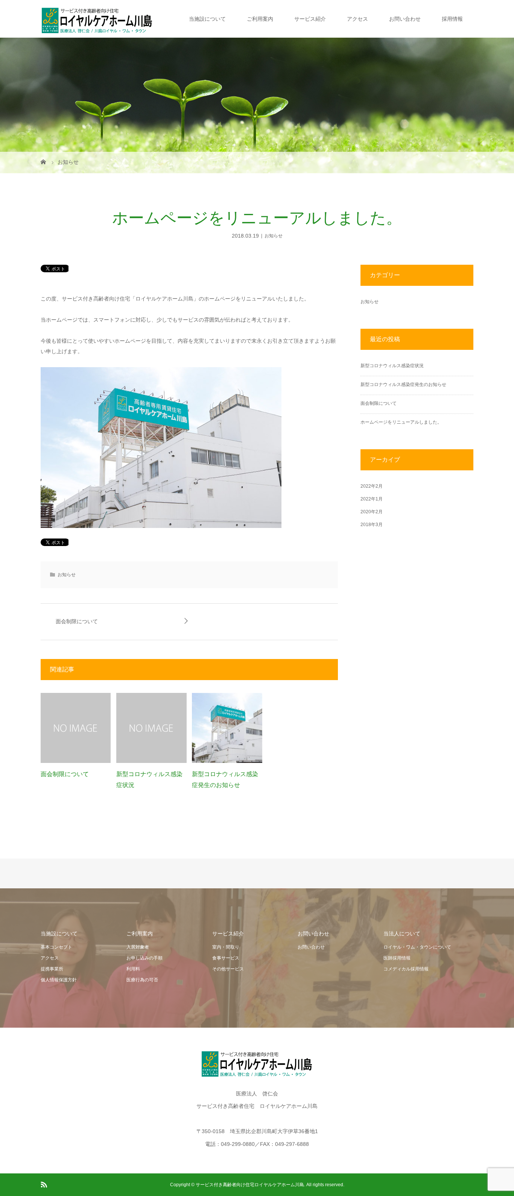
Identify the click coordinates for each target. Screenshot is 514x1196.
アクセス (357, 19)
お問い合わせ (405, 19)
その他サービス (228, 969)
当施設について (207, 19)
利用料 (133, 969)
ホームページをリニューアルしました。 (401, 422)
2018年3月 (371, 524)
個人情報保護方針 (59, 979)
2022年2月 (371, 486)
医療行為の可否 (142, 979)
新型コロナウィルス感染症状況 (392, 365)
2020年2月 (371, 511)
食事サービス (225, 958)
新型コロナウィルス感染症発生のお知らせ (403, 384)
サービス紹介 (310, 19)
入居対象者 (137, 947)
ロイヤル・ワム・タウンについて (417, 947)
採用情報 (452, 19)
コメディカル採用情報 (406, 969)
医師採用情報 (397, 958)
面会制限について (77, 621)
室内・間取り (225, 947)
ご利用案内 (260, 19)
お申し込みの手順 (144, 958)
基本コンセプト (56, 947)
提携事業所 (52, 969)
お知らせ (274, 235)
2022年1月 (371, 499)
